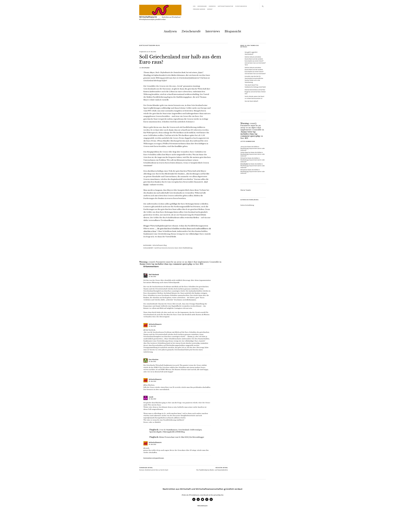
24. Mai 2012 (152, 51)
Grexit (180, 248)
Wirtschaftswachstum (225, 6)
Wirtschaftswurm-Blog (149, 45)
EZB (194, 6)
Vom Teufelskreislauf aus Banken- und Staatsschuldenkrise (212, 469)
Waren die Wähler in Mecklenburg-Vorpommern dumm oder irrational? (252, 148)
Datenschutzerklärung (247, 205)
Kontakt (210, 9)
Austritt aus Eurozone (161, 248)
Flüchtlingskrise (241, 6)
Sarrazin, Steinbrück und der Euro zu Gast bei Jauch (153, 469)
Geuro (176, 248)
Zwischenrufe (191, 31)
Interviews (212, 31)
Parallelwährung (187, 248)
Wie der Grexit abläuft (251, 101)
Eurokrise (212, 6)
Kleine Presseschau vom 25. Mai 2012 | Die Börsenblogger (181, 437)
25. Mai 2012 (152, 381)
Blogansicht (233, 31)
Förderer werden (199, 9)
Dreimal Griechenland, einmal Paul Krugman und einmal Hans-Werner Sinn (255, 92)
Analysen (170, 31)
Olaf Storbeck (154, 274)
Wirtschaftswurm (148, 17)
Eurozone (171, 248)
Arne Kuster (146, 67)
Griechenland (202, 6)
